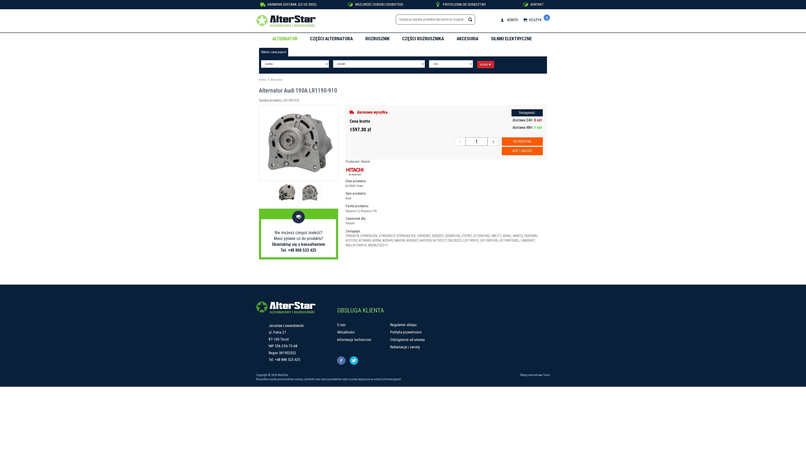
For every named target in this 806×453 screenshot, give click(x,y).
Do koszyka (522, 141)
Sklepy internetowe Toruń (535, 375)
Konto (512, 20)
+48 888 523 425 (287, 359)
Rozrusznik (377, 38)
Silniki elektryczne (511, 38)
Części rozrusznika (423, 38)
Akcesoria (467, 38)
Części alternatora (331, 38)
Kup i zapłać (522, 151)
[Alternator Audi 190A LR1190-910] (298, 142)
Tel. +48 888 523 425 (298, 250)
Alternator (284, 38)
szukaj (484, 64)
